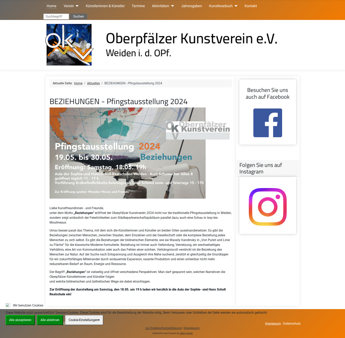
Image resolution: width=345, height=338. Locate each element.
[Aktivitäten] (171, 6)
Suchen (78, 16)
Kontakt (251, 6)
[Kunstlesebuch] (235, 6)
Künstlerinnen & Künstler (105, 6)
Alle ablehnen (50, 320)
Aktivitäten (160, 6)
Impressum (192, 328)
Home (52, 6)
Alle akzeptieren (20, 320)
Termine (138, 6)
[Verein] (76, 6)
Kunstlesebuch (221, 6)
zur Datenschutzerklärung (163, 328)
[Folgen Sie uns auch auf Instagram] (268, 207)
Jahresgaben (191, 6)
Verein (69, 6)
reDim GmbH (186, 333)
